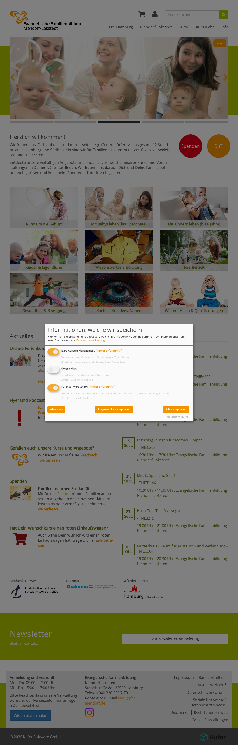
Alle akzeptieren (175, 409)
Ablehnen (56, 409)
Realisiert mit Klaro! (177, 416)
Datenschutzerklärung (90, 340)
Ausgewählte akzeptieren (114, 409)
